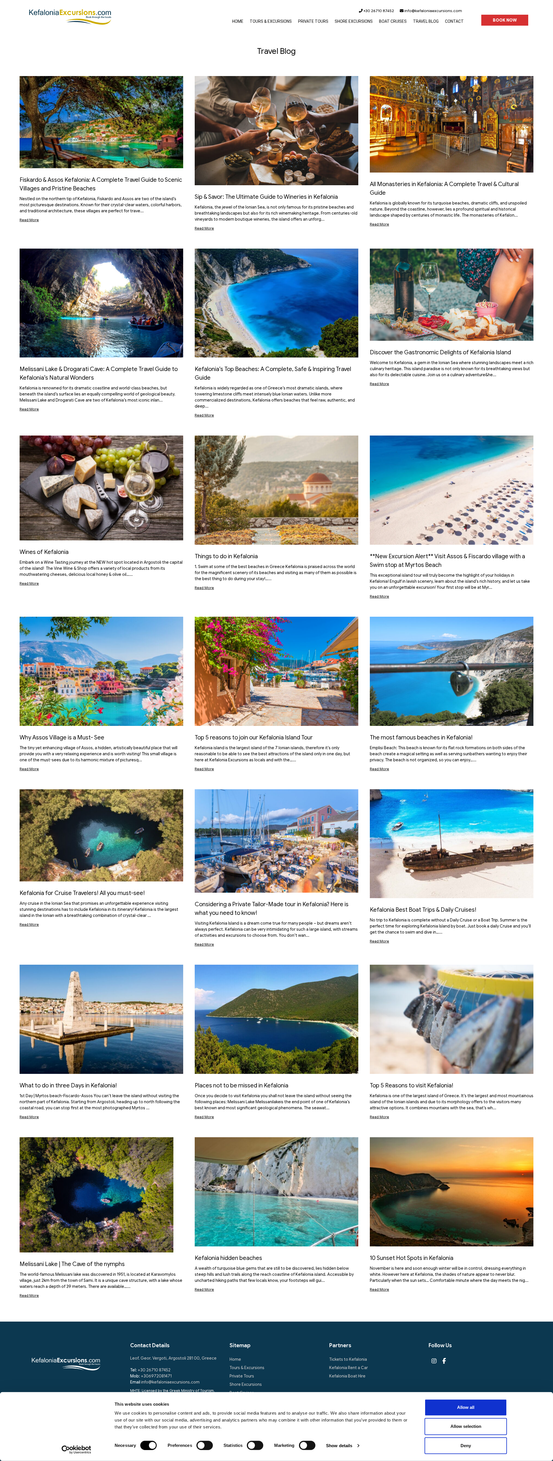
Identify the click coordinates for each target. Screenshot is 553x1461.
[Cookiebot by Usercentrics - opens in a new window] (76, 1449)
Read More (29, 220)
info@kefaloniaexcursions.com (433, 10)
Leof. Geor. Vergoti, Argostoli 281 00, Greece (173, 1358)
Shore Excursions (246, 1384)
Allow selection (465, 1426)
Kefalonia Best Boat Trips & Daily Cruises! (423, 909)
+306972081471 (156, 1376)
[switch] (204, 1445)
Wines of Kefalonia (44, 552)
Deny (466, 1445)
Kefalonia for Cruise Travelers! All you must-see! (82, 893)
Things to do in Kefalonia (226, 556)
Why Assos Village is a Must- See (62, 737)
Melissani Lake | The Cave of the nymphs (72, 1264)
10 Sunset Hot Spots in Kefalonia (411, 1258)
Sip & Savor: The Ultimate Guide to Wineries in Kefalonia (266, 196)
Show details (339, 1445)
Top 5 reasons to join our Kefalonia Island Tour (254, 737)
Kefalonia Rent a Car (348, 1367)
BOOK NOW (505, 20)
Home (235, 1359)
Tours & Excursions (247, 1367)
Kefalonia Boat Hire (347, 1376)
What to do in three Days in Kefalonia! (68, 1085)
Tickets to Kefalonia (348, 1359)
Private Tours (242, 1376)
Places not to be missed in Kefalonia (241, 1085)
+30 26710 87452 (378, 10)
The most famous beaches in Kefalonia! (421, 737)
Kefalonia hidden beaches (228, 1258)
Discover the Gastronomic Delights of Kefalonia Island (440, 352)
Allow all (465, 1407)
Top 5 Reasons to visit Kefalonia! (411, 1085)
